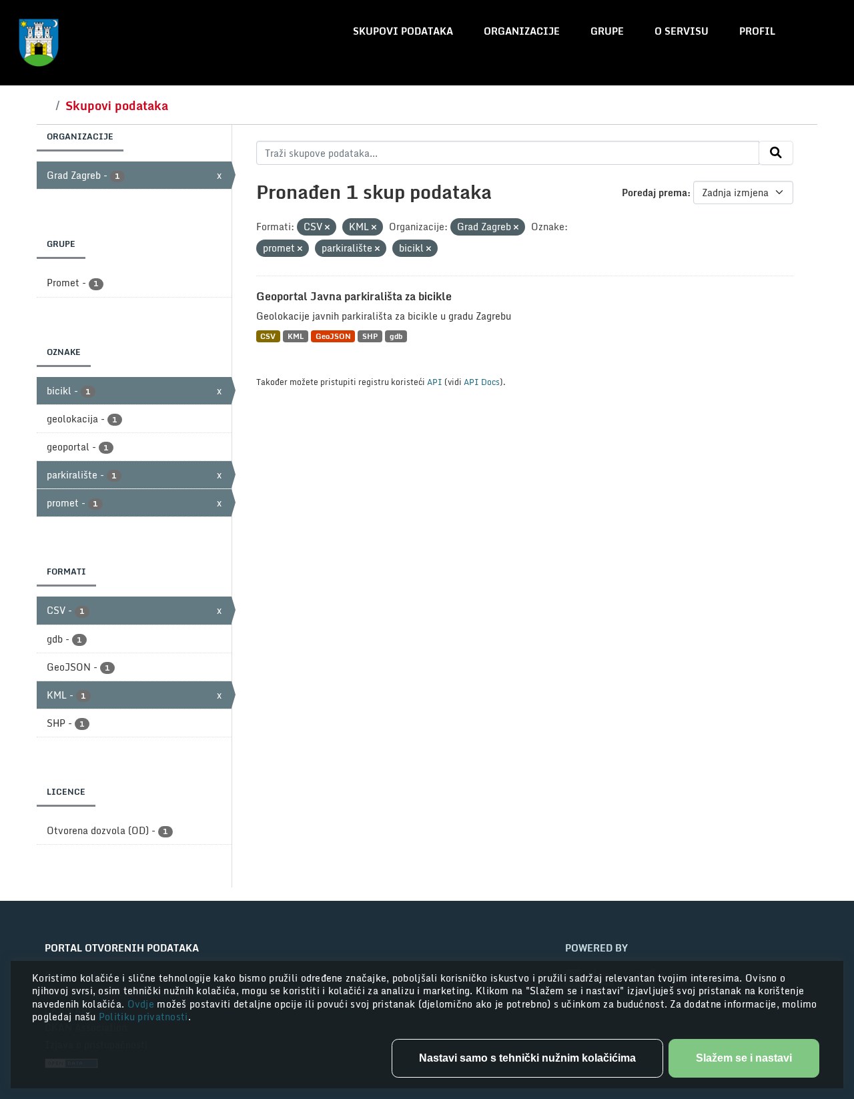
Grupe (607, 31)
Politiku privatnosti (143, 1016)
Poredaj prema (654, 192)
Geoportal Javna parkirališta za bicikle (354, 296)
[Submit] (776, 153)
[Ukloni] (327, 228)
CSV (268, 336)
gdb (396, 336)
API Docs (482, 381)
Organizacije (522, 31)
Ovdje (142, 1004)
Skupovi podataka (403, 31)
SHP (370, 336)
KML (296, 336)
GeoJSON (333, 336)
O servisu (682, 31)
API (434, 381)
